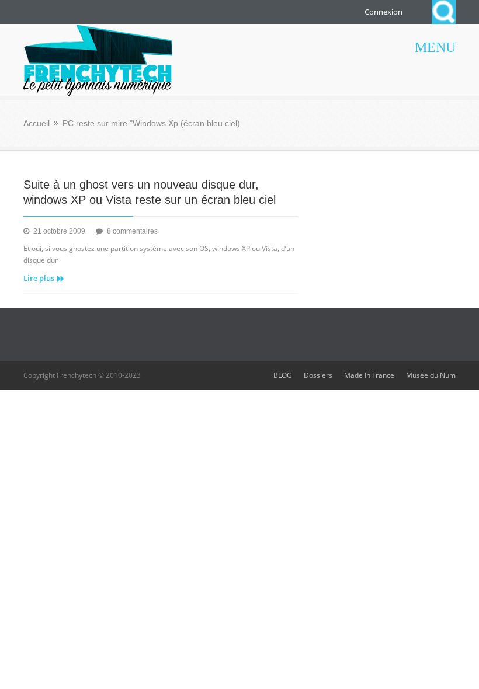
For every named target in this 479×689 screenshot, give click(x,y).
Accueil (36, 123)
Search (444, 12)
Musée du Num (431, 375)
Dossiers (318, 375)
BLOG (282, 375)
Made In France (369, 375)
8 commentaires (132, 231)
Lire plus (38, 278)
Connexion (383, 11)
